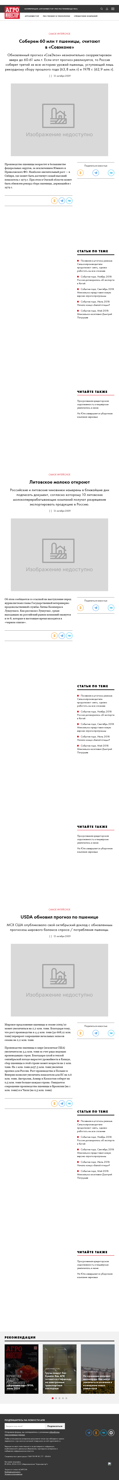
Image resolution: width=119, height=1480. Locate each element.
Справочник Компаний (85, 16)
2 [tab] (56, 1398)
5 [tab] (66, 1398)
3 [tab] (59, 1398)
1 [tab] (53, 1398)
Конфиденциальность (12, 1472)
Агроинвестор (32, 16)
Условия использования (13, 1474)
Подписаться (54, 1426)
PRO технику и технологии (56, 16)
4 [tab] (63, 1398)
